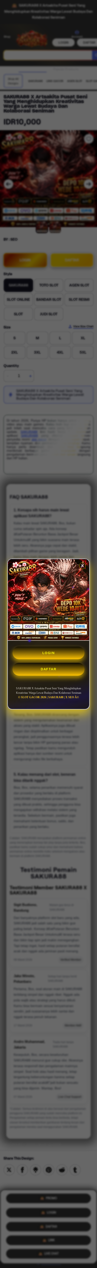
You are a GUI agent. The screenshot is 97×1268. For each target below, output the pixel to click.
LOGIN (48, 653)
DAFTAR (48, 669)
